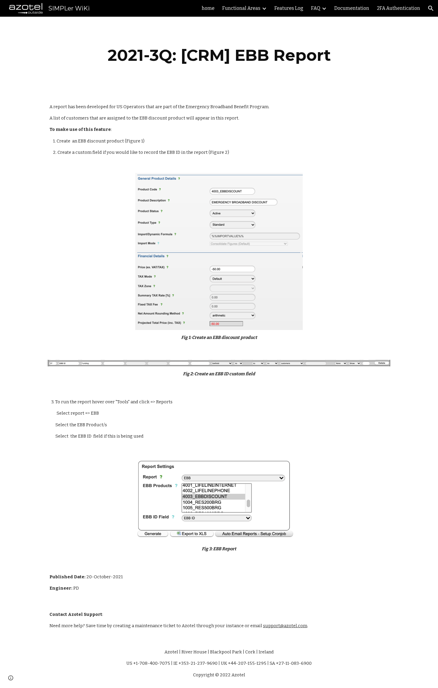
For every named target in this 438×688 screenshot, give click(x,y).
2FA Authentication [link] (398, 8)
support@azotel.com (285, 625)
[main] (219, 55)
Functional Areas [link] (241, 8)
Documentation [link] (351, 8)
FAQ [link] (315, 8)
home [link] (208, 8)
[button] (431, 8)
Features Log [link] (288, 8)
